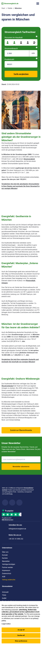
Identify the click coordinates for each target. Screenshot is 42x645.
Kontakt (5, 555)
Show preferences (21, 641)
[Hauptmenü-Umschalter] (37, 3)
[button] (21, 430)
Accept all (21, 630)
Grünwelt (5, 592)
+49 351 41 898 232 (16, 539)
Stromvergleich (29, 159)
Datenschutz (6, 573)
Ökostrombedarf (8, 386)
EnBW (4, 598)
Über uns (5, 552)
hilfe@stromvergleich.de (17, 529)
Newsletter (6, 561)
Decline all (21, 635)
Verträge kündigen (8, 564)
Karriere (5, 558)
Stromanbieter (7, 586)
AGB (3, 577)
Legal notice (6, 624)
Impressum (6, 570)
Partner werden (7, 567)
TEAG (4, 595)
